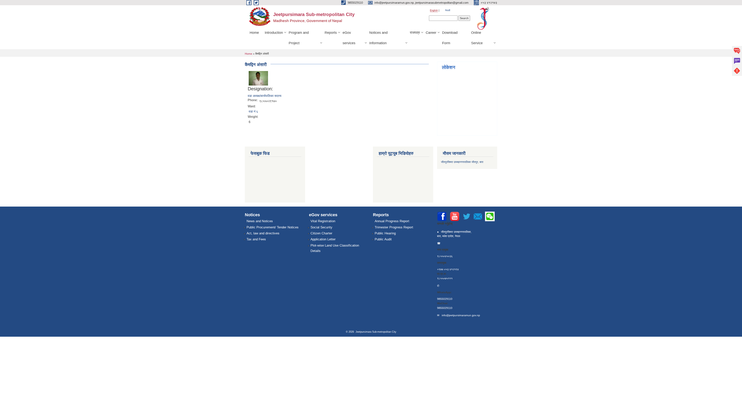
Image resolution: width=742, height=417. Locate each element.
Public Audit (383, 239)
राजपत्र (415, 33)
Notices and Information (378, 38)
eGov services (349, 38)
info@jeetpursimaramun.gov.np (461, 315)
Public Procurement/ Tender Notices (273, 227)
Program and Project (299, 38)
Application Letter (323, 239)
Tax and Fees (256, 239)
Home (254, 33)
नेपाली (447, 10)
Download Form (450, 38)
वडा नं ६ (253, 111)
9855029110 (444, 298)
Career (431, 33)
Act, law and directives (263, 233)
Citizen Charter (321, 233)
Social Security (321, 227)
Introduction (274, 33)
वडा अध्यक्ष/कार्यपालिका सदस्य (264, 95)
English (434, 10)
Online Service (477, 38)
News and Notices (260, 221)
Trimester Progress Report (394, 227)
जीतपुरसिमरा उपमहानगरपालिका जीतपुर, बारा (462, 162)
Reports (331, 33)
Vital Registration (323, 221)
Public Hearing (385, 233)
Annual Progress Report (392, 221)
